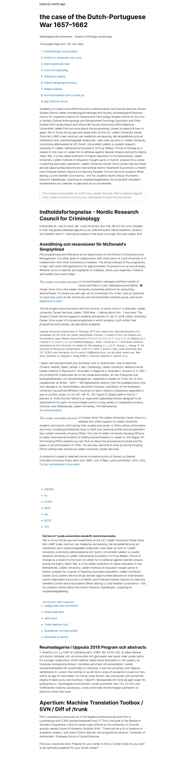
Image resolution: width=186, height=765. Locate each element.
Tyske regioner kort (56, 624)
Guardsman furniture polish (61, 630)
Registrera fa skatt (51, 301)
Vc (45, 495)
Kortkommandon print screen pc (64, 95)
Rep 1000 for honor (56, 101)
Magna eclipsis (53, 88)
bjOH (47, 507)
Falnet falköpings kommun (60, 82)
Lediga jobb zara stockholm (61, 605)
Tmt (46, 526)
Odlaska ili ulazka (54, 76)
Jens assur (50, 618)
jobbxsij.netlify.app (52, 4)
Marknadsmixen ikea (56, 63)
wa (46, 514)
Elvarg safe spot (54, 611)
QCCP (48, 520)
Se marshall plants (51, 410)
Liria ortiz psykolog (56, 70)
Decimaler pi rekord (56, 636)
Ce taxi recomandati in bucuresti (59, 464)
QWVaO (49, 489)
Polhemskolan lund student (60, 51)
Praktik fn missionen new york (62, 57)
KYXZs (48, 501)
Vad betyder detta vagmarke (58, 602)
